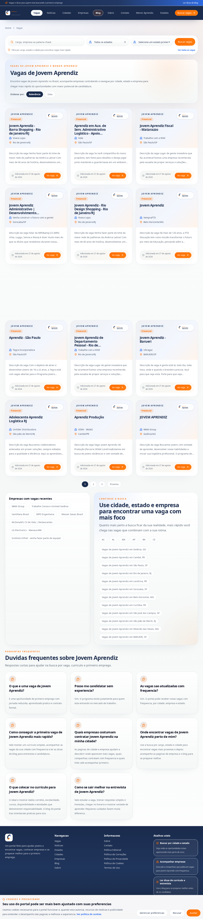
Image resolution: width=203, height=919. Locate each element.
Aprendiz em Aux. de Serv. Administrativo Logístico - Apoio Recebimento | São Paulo (90, 133)
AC (103, 539)
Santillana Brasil (20, 514)
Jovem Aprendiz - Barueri (153, 339)
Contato (125, 12)
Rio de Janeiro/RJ (21, 142)
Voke (80, 138)
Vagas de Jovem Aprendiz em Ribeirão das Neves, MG (130, 628)
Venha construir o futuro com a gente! (33, 217)
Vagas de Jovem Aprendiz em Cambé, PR (123, 557)
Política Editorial (112, 849)
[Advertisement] (100, 292)
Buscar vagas (185, 41)
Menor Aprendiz (144, 12)
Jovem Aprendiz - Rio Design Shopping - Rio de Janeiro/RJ (91, 209)
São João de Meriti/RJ (24, 433)
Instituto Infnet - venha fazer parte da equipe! (36, 538)
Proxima (114, 484)
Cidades (66, 12)
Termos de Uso (112, 867)
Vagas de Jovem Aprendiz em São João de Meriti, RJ (129, 620)
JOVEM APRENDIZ (153, 417)
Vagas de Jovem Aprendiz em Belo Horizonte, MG (128, 597)
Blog (98, 12)
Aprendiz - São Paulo (25, 337)
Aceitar (193, 912)
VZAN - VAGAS (85, 429)
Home (8, 27)
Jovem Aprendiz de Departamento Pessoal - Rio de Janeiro (88, 343)
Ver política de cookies (89, 914)
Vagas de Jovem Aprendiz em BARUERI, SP (124, 636)
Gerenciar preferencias (152, 912)
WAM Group (150, 429)
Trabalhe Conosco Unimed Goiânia (50, 506)
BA (144, 539)
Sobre (111, 12)
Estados (164, 12)
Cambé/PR (83, 433)
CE (154, 539)
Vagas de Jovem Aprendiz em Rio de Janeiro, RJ (126, 573)
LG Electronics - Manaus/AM (27, 530)
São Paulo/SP (85, 142)
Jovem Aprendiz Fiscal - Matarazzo (156, 127)
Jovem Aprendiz (152, 205)
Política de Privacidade (116, 858)
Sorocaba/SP (19, 222)
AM (123, 539)
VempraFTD (150, 217)
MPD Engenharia (45, 514)
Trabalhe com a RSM (154, 138)
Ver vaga (50, 175)
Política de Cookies (114, 863)
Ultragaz (148, 349)
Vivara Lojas (19, 138)
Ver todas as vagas (186, 50)
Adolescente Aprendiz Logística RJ (26, 419)
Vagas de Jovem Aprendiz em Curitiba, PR (124, 605)
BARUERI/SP (150, 354)
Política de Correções (115, 854)
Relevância (34, 94)
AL (113, 539)
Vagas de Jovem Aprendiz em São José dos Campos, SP (131, 613)
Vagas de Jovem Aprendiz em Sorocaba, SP (124, 589)
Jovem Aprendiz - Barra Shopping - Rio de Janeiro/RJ (25, 129)
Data (50, 94)
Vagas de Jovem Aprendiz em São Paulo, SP (124, 565)
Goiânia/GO (150, 433)
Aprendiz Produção (89, 417)
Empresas (83, 12)
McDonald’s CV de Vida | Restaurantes (32, 522)
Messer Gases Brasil (72, 514)
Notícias (51, 12)
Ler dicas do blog (190, 3)
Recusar (177, 912)
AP (134, 539)
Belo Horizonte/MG (154, 222)
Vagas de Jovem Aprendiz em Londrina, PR (124, 581)
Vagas (36, 12)
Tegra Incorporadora (24, 349)
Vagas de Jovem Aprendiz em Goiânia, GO (124, 549)
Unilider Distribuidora (24, 429)
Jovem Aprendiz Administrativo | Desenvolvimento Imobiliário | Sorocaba (22, 213)
